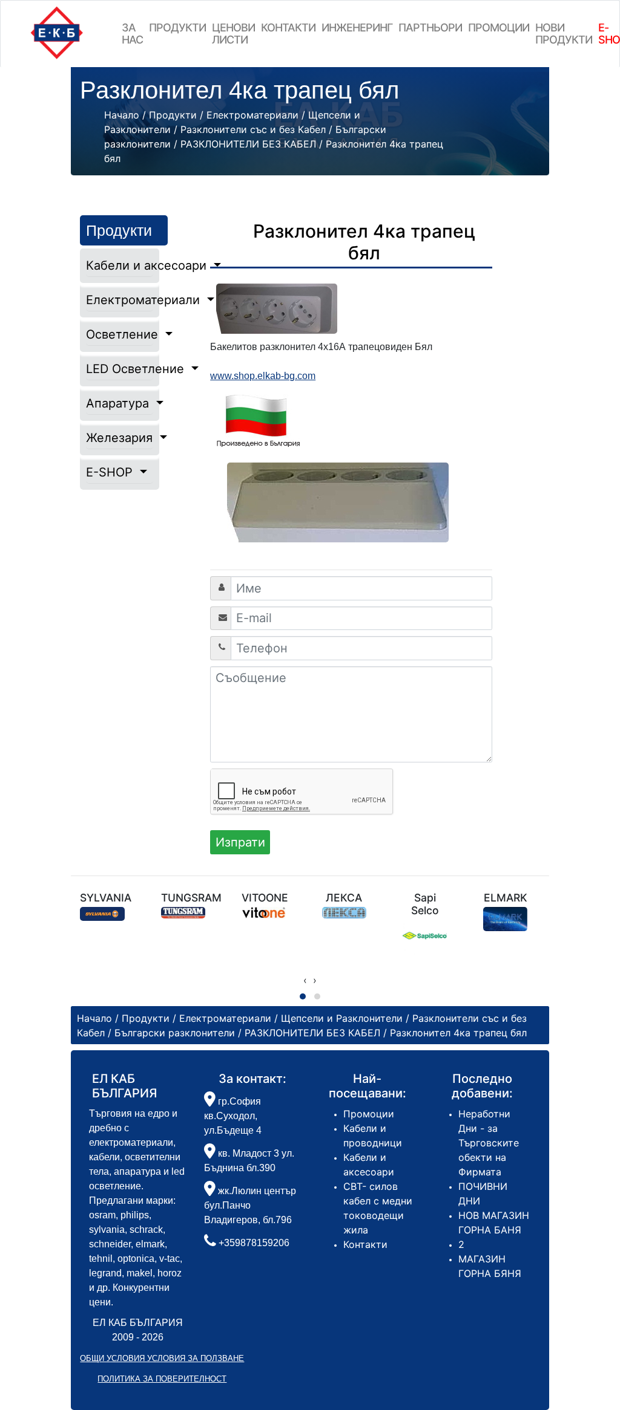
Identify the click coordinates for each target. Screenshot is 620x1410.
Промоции (498, 27)
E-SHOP (111, 472)
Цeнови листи (233, 33)
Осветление (119, 334)
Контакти (288, 27)
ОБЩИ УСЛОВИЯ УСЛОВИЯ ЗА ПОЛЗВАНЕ (162, 1358)
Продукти (177, 27)
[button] (302, 996)
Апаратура (119, 403)
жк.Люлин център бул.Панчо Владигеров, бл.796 (250, 1205)
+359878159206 (254, 1243)
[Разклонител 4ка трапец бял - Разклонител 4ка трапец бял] (351, 502)
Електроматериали (119, 300)
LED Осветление (119, 369)
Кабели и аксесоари (119, 265)
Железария (119, 437)
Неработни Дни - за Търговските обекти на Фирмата (488, 1143)
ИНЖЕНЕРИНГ (357, 27)
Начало (121, 115)
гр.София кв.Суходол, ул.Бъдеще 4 (233, 1115)
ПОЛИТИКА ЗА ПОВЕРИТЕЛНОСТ (161, 1378)
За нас (132, 33)
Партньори (430, 27)
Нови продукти (563, 33)
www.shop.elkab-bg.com (262, 376)
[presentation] (305, 980)
